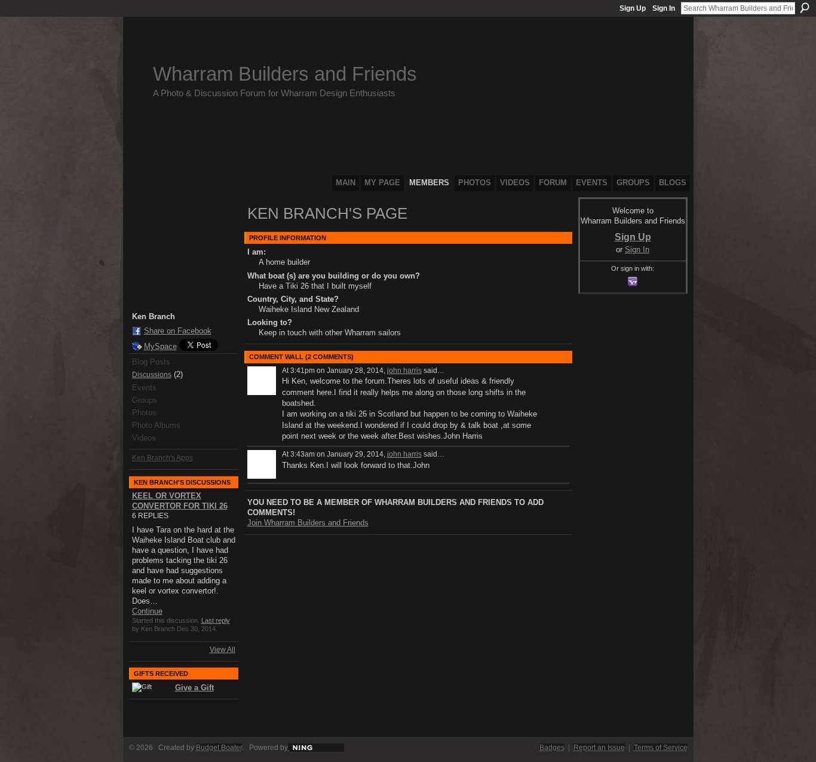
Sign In (663, 8)
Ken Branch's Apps (162, 458)
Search (804, 7)
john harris (404, 370)
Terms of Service (661, 747)
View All (222, 649)
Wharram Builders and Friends (285, 74)
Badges (552, 747)
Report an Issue (599, 747)
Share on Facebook (177, 330)
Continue (147, 611)
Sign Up (632, 8)
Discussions (151, 375)
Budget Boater (219, 747)
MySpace (160, 346)
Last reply (215, 620)
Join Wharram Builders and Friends (308, 522)
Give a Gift (194, 687)
